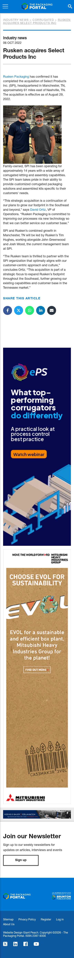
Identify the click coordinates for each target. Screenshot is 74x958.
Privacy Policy (27, 919)
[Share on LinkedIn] (40, 310)
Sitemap (8, 919)
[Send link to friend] (51, 310)
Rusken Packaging (16, 76)
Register (46, 919)
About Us (8, 924)
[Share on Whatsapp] (29, 310)
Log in (60, 919)
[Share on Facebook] (7, 310)
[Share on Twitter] (18, 310)
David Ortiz (38, 209)
